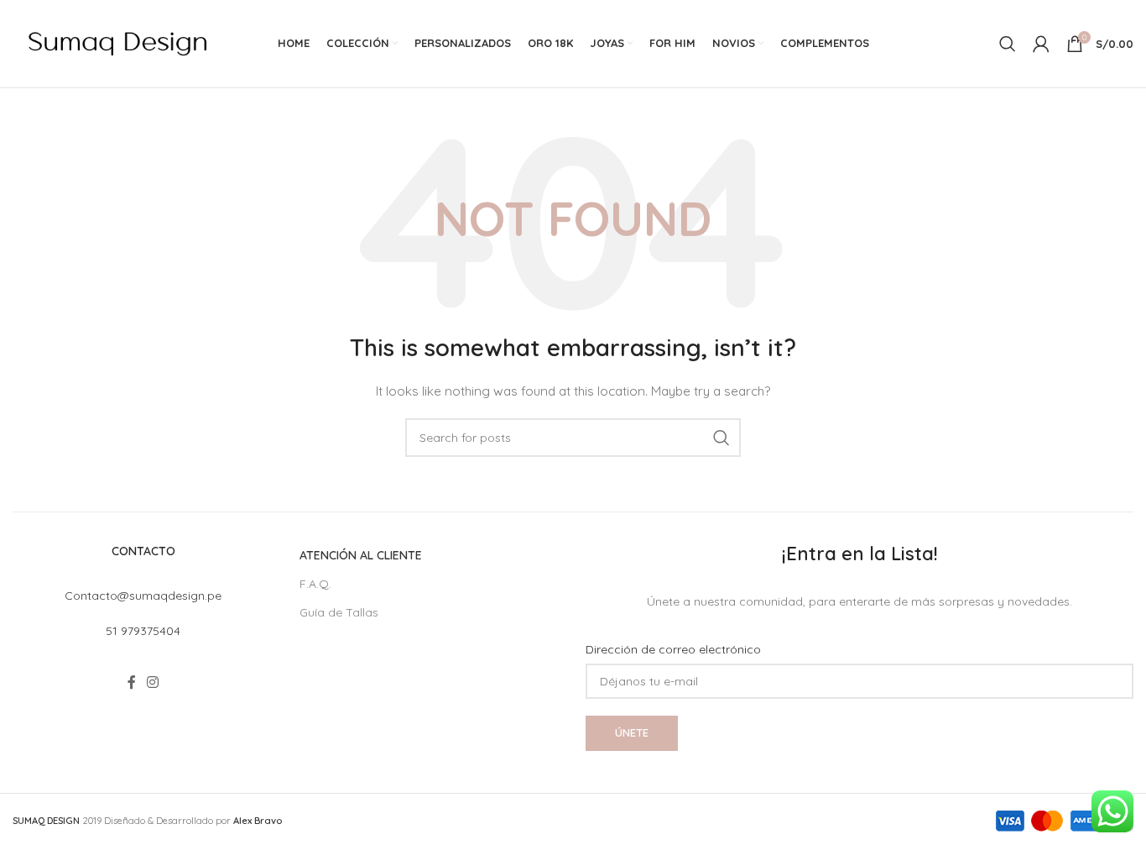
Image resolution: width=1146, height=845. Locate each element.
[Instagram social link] (153, 682)
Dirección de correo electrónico (673, 649)
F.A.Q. (315, 583)
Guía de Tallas (339, 612)
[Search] (1007, 43)
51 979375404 (143, 630)
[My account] (1041, 43)
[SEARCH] (721, 437)
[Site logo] (117, 42)
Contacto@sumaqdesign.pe (143, 595)
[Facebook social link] (131, 682)
